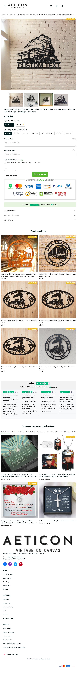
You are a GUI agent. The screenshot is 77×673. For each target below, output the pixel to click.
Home (3, 15)
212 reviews (42, 387)
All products (11, 15)
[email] (14, 557)
